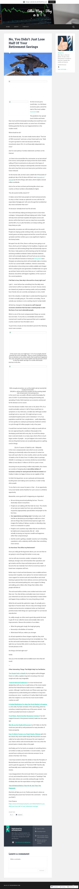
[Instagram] (44, 15)
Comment (41, 870)
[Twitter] (41, 15)
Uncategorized (41, 831)
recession (33, 112)
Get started (51, 1)
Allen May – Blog (39, 11)
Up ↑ (73, 885)
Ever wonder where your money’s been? (43, 836)
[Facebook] (34, 15)
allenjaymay (61, 53)
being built (37, 258)
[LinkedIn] (38, 15)
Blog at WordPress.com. (12, 885)
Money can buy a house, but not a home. (42, 841)
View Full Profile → (63, 69)
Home (8, 26)
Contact (26, 26)
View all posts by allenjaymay (22, 842)
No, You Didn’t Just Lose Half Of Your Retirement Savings (27, 43)
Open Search (73, 26)
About (16, 26)
